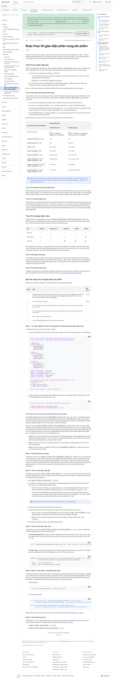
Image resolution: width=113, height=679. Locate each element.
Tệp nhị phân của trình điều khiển (30, 667)
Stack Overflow (86, 664)
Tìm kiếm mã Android (28, 2)
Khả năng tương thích (47, 10)
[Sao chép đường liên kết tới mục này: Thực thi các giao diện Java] (51, 216)
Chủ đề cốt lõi (34, 10)
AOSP (27, 40)
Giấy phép (49, 675)
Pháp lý (43, 675)
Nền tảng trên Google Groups (60, 664)
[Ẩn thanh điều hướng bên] (18, 676)
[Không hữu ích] (90, 40)
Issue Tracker (86, 667)
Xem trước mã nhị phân (28, 662)
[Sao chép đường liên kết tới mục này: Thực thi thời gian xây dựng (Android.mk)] (56, 188)
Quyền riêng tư (57, 675)
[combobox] (79, 1)
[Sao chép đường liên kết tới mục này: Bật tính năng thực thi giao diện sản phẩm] (63, 280)
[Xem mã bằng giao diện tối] (88, 337)
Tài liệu (15, 2)
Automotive (75, 10)
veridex (86, 577)
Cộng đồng (37, 675)
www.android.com (87, 659)
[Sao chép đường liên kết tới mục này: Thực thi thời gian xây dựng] (46, 255)
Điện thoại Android (62, 10)
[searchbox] (10, 15)
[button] (9, 24)
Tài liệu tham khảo (87, 10)
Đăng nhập (108, 2)
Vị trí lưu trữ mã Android (28, 654)
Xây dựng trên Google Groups (60, 667)
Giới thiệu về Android (28, 675)
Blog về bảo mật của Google (59, 662)
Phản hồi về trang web (68, 675)
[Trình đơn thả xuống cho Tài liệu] (19, 2)
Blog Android (56, 659)
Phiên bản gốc (26, 664)
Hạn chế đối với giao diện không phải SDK (70, 273)
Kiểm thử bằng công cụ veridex (74, 613)
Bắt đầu (15, 10)
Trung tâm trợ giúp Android (89, 654)
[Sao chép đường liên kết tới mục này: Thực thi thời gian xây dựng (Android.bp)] (55, 93)
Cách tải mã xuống (27, 659)
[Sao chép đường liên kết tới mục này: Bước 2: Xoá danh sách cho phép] (50, 454)
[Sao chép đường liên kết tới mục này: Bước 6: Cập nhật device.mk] (47, 617)
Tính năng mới (5, 10)
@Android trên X (57, 654)
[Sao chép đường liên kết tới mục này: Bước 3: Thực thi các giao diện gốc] (51, 471)
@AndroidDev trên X (58, 657)
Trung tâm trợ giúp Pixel (88, 657)
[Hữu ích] (88, 40)
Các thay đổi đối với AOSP (35, 25)
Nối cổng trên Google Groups (60, 669)
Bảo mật (24, 10)
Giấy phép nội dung (66, 641)
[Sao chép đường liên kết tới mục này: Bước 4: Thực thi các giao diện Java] (52, 526)
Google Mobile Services (88, 662)
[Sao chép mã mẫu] (90, 337)
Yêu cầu (24, 657)
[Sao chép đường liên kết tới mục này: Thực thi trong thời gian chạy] (47, 199)
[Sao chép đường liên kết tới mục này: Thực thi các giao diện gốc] (50, 65)
